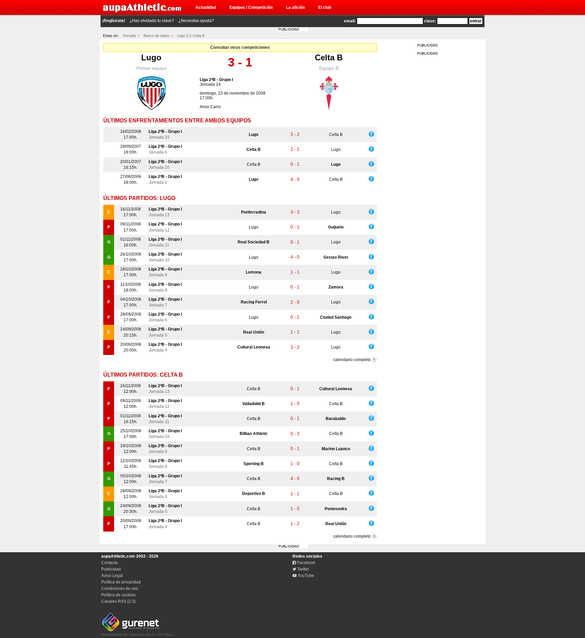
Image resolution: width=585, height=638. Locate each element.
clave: (430, 21)
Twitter (302, 569)
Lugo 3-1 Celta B (190, 36)
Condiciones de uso (119, 588)
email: (350, 21)
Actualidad (205, 7)
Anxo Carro (210, 106)
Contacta (109, 562)
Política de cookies (118, 595)
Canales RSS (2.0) (118, 601)
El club (324, 7)
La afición (295, 7)
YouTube (305, 575)
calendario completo (352, 359)
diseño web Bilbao (137, 634)
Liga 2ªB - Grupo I (216, 79)
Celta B (329, 57)
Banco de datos (156, 36)
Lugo (151, 57)
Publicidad (111, 569)
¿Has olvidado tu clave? (152, 20)
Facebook (305, 562)
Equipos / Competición (251, 7)
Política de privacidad (121, 582)
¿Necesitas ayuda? (196, 20)
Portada (129, 36)
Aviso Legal (112, 575)
